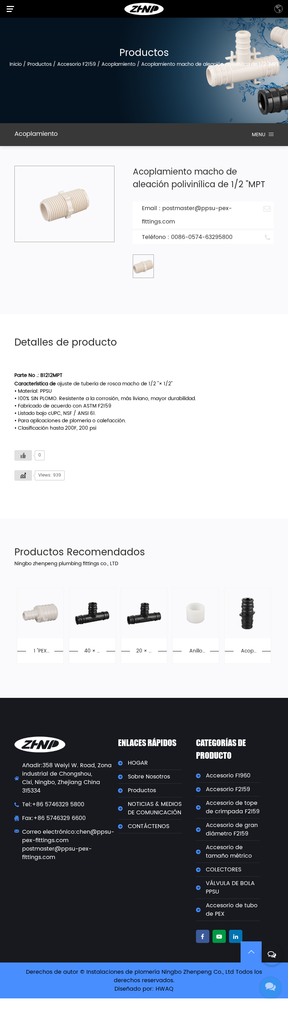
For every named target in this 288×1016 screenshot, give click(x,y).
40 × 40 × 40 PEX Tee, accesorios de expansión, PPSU (92, 651)
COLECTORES (223, 869)
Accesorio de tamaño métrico (229, 851)
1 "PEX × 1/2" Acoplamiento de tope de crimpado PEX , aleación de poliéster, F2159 (40, 651)
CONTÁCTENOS (148, 826)
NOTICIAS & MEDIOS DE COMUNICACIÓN (155, 808)
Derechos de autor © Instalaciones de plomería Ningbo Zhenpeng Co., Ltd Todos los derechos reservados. (144, 976)
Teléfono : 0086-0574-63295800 (187, 237)
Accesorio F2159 (76, 64)
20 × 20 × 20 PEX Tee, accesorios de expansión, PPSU (144, 651)
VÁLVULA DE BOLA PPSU (230, 887)
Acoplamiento (119, 64)
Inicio (15, 64)
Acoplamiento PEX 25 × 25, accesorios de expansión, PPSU (247, 651)
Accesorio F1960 (228, 775)
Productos (39, 64)
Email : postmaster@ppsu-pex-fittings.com (187, 215)
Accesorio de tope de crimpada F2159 (233, 807)
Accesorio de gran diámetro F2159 (232, 829)
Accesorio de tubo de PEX (231, 910)
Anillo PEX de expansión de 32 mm (196, 651)
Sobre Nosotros (149, 776)
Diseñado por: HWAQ (144, 989)
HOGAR (138, 763)
